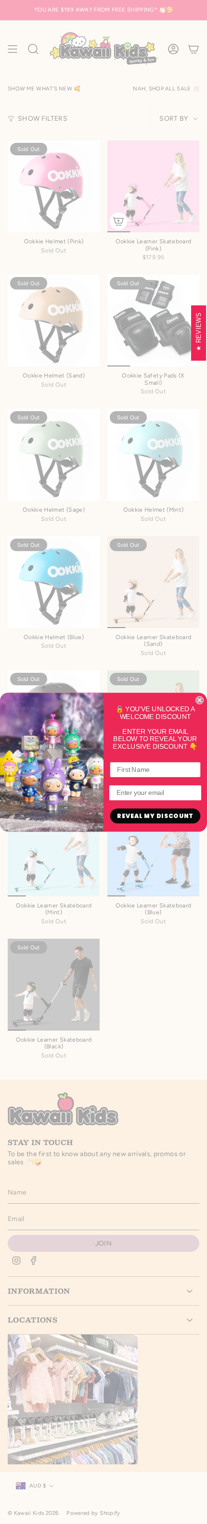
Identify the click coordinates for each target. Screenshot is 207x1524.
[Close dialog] (199, 700)
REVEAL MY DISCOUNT (155, 816)
